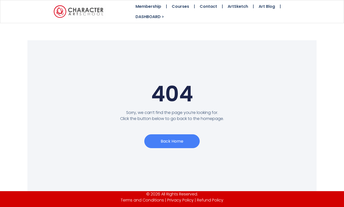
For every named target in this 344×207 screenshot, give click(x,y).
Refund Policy (210, 200)
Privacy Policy (180, 200)
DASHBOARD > (149, 17)
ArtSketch (238, 6)
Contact (208, 6)
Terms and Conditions (142, 200)
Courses (180, 6)
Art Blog (267, 6)
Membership (148, 6)
